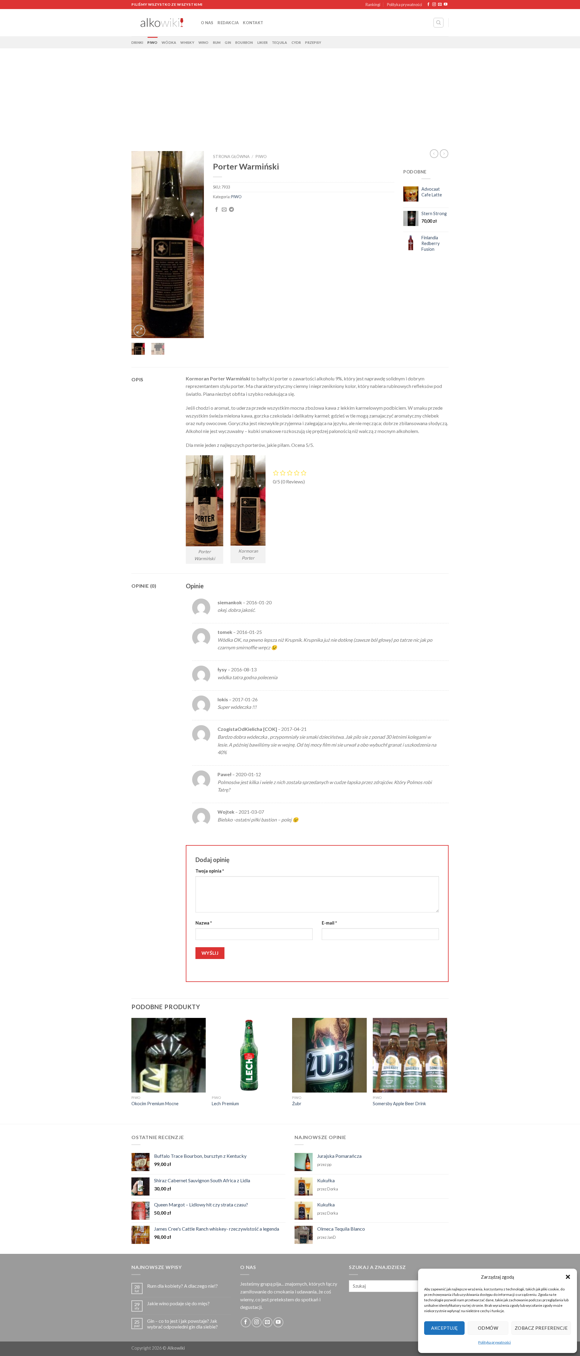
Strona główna (231, 156)
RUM (217, 42)
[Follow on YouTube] (445, 4)
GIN (228, 42)
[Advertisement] (290, 93)
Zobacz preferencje (541, 1328)
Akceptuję (444, 1328)
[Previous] (140, 244)
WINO (203, 42)
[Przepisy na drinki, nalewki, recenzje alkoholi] (161, 23)
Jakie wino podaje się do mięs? (178, 1303)
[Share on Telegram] (231, 209)
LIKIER (262, 42)
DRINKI (137, 42)
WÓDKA (169, 42)
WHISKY (187, 42)
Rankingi (373, 4)
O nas (207, 22)
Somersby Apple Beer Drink (399, 1103)
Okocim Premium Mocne (155, 1103)
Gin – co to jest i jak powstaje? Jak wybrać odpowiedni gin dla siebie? (182, 1323)
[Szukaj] (438, 22)
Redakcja (228, 22)
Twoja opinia (209, 870)
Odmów (488, 1328)
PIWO (152, 42)
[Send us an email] (440, 4)
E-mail (329, 922)
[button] (568, 1277)
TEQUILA (279, 42)
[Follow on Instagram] (434, 4)
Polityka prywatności (494, 1342)
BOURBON (244, 42)
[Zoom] (139, 331)
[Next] (194, 244)
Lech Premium (225, 1103)
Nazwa (203, 922)
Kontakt (253, 22)
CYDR (296, 42)
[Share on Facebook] (216, 209)
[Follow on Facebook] (428, 4)
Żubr (296, 1103)
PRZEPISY (313, 42)
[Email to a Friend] (224, 209)
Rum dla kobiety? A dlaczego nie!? (182, 1286)
